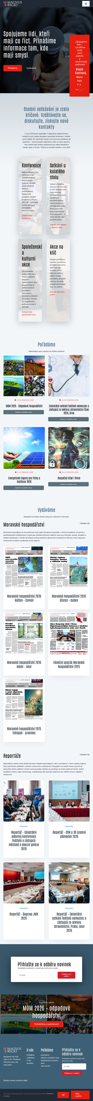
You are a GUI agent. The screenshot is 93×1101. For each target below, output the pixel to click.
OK (63, 1095)
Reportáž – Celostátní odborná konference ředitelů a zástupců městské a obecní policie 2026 (24, 840)
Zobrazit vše (85, 523)
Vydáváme (30, 1058)
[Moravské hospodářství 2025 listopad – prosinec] (24, 680)
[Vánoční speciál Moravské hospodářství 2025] (69, 614)
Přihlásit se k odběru (66, 975)
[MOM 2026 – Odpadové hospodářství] (24, 356)
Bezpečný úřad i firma (69, 478)
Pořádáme (30, 1055)
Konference (45, 1055)
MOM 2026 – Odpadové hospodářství (24, 406)
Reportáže (12, 755)
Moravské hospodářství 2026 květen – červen (24, 598)
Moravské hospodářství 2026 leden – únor (24, 664)
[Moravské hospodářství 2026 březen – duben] (69, 548)
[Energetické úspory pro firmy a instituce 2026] (24, 428)
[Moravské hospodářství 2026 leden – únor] (24, 614)
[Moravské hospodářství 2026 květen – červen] (24, 548)
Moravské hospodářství (23, 524)
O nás (29, 1060)
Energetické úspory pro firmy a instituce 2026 (24, 479)
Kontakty (30, 1063)
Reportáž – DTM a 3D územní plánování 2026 (69, 834)
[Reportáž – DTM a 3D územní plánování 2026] (69, 782)
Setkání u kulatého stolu (50, 1058)
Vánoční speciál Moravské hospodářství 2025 (68, 664)
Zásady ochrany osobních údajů (15, 1080)
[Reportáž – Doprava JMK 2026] (23, 863)
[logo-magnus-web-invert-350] (12, 2)
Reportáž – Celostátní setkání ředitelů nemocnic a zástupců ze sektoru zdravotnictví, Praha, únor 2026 (69, 922)
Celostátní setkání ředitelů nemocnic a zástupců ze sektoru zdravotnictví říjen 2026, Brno (69, 409)
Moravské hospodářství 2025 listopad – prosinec (24, 730)
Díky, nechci (78, 1095)
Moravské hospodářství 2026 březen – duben (69, 598)
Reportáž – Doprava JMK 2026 (24, 916)
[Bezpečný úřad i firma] (69, 428)
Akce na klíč (45, 1066)
